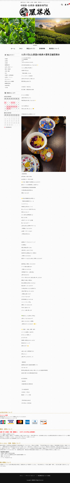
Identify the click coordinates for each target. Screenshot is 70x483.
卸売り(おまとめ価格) (9, 81)
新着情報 (42, 48)
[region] (35, 31)
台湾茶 (6, 60)
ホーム (13, 48)
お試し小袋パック (8, 67)
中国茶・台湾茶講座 (9, 75)
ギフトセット (8, 79)
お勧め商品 (7, 85)
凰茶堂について (54, 48)
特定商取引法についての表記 (44, 475)
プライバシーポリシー (30, 475)
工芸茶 (6, 63)
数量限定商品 (8, 83)
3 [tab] (36, 45)
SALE (20, 48)
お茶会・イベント (8, 77)
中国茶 (6, 58)
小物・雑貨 (7, 71)
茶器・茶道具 (8, 69)
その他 (6, 87)
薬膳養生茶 (7, 65)
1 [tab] (33, 45)
